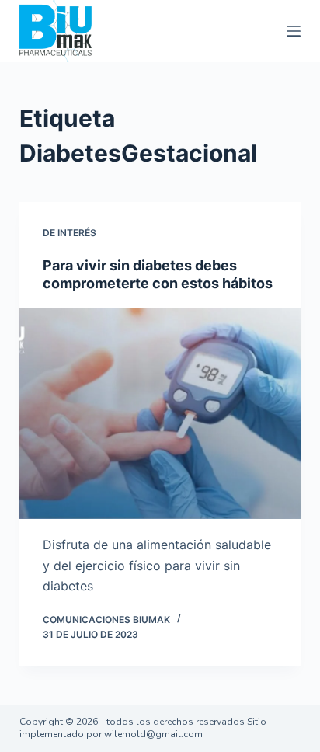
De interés (69, 232)
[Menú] (294, 31)
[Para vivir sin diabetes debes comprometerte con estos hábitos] (160, 414)
